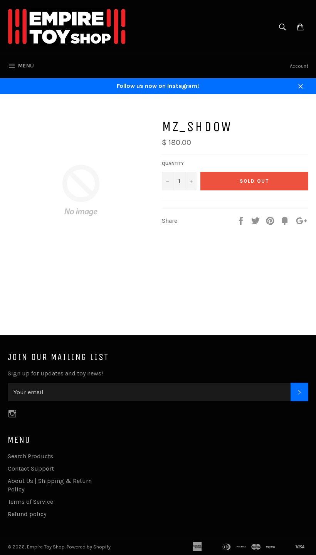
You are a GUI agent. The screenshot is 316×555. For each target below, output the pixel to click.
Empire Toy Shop (46, 547)
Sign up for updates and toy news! (55, 373)
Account (299, 66)
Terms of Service (30, 501)
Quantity (173, 163)
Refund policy (27, 514)
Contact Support (31, 468)
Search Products (30, 456)
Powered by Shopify (89, 547)
